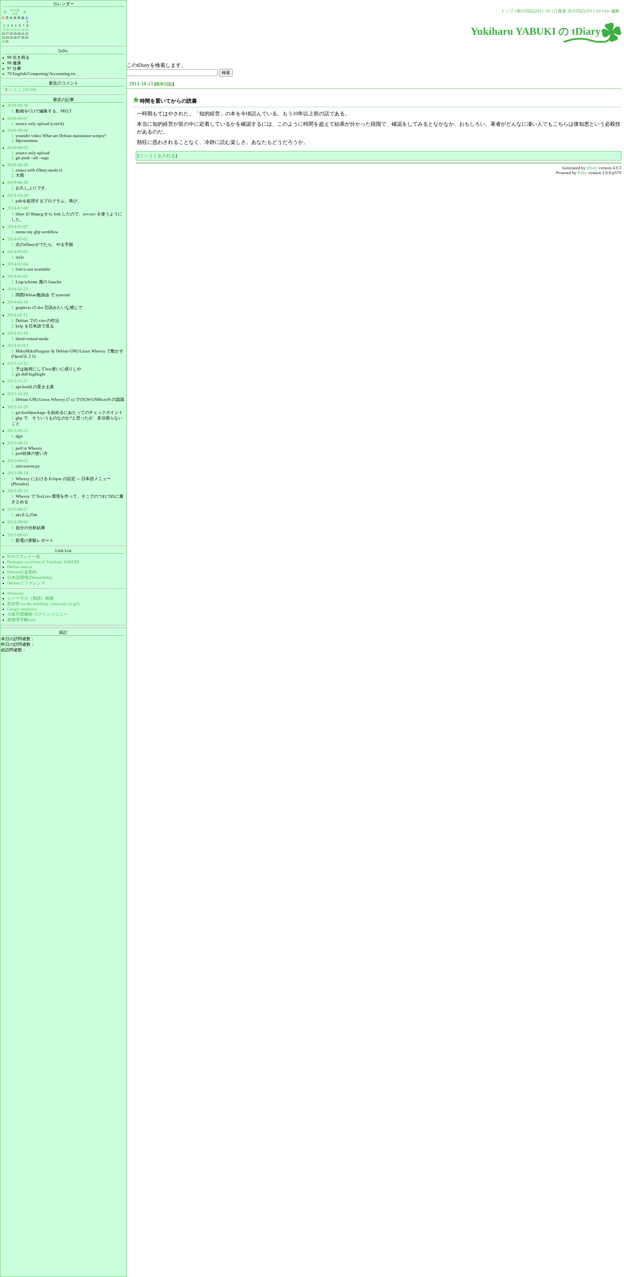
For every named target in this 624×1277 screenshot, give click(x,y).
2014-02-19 (17, 302)
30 (3, 41)
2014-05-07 (17, 226)
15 (26, 30)
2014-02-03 (17, 345)
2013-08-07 (17, 509)
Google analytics (22, 609)
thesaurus (15, 593)
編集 (615, 11)
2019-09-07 (17, 118)
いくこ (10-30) (22, 89)
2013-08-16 (17, 491)
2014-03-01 (17, 276)
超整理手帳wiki (21, 620)
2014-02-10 (17, 333)
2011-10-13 (141, 83)
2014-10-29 (17, 195)
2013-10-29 (17, 394)
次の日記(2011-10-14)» (588, 11)
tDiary (592, 168)
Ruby (582, 173)
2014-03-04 (17, 264)
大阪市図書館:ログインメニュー (37, 614)
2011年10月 (15, 11)
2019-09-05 (17, 148)
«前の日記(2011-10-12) (535, 11)
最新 (562, 11)
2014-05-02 (17, 239)
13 (18, 30)
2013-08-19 (17, 473)
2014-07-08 (17, 208)
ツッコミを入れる (157, 155)
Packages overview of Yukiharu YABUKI (43, 562)
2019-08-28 (17, 182)
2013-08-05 (17, 535)
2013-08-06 (17, 522)
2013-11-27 (17, 381)
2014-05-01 (17, 251)
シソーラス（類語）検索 (30, 598)
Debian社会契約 (22, 572)
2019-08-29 (17, 165)
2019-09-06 (17, 130)
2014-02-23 (17, 289)
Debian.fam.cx (19, 567)
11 (11, 30)
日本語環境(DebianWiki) (29, 577)
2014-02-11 (17, 315)
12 (15, 30)
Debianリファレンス (26, 583)
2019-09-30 (17, 105)
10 (7, 30)
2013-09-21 (17, 443)
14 (22, 30)
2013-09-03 (17, 461)
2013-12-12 (17, 363)
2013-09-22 (17, 430)
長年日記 (164, 84)
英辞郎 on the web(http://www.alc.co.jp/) (43, 604)
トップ (507, 11)
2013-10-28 (17, 407)
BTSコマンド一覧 (23, 557)
